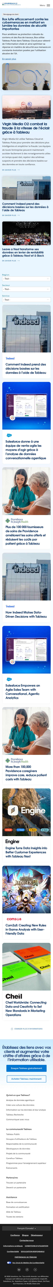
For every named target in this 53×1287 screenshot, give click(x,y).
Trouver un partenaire (16, 1182)
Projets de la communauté (18, 1153)
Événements (11, 1168)
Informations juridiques (13, 1246)
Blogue (25, 1235)
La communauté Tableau (19, 1129)
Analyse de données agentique (20, 1100)
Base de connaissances (16, 1202)
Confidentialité (13, 1251)
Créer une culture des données (20, 1105)
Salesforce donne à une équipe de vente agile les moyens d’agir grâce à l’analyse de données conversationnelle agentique (26, 450)
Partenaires (12, 1177)
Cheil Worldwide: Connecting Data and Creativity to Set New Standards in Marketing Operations (26, 1009)
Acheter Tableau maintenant (26, 1078)
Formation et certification (17, 1207)
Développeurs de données (18, 1148)
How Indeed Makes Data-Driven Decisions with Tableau (26, 614)
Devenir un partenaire (16, 1187)
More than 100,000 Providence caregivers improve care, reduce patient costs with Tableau (26, 773)
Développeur (37, 1235)
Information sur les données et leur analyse (26, 1110)
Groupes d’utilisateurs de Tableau (21, 1139)
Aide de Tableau (13, 1212)
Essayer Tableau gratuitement (26, 1068)
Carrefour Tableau (14, 1158)
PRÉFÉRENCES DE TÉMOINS (26, 1257)
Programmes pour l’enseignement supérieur (26, 1163)
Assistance (11, 1197)
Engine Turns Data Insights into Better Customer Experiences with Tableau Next (26, 852)
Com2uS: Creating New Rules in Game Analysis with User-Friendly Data (26, 929)
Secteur (6, 285)
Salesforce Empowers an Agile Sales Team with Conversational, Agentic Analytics (23, 692)
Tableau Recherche (15, 1114)
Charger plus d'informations (29, 1029)
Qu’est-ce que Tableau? (18, 1095)
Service (6, 296)
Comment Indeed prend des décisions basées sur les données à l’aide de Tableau (26, 368)
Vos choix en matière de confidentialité (28, 1263)
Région (5, 275)
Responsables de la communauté (21, 1144)
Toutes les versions (14, 1216)
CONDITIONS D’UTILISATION (36, 1246)
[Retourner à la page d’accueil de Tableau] (11, 5)
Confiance (15, 1235)
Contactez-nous (27, 1240)
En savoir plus (9, 58)
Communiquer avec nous (17, 1119)
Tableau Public (13, 1134)
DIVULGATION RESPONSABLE (32, 1251)
